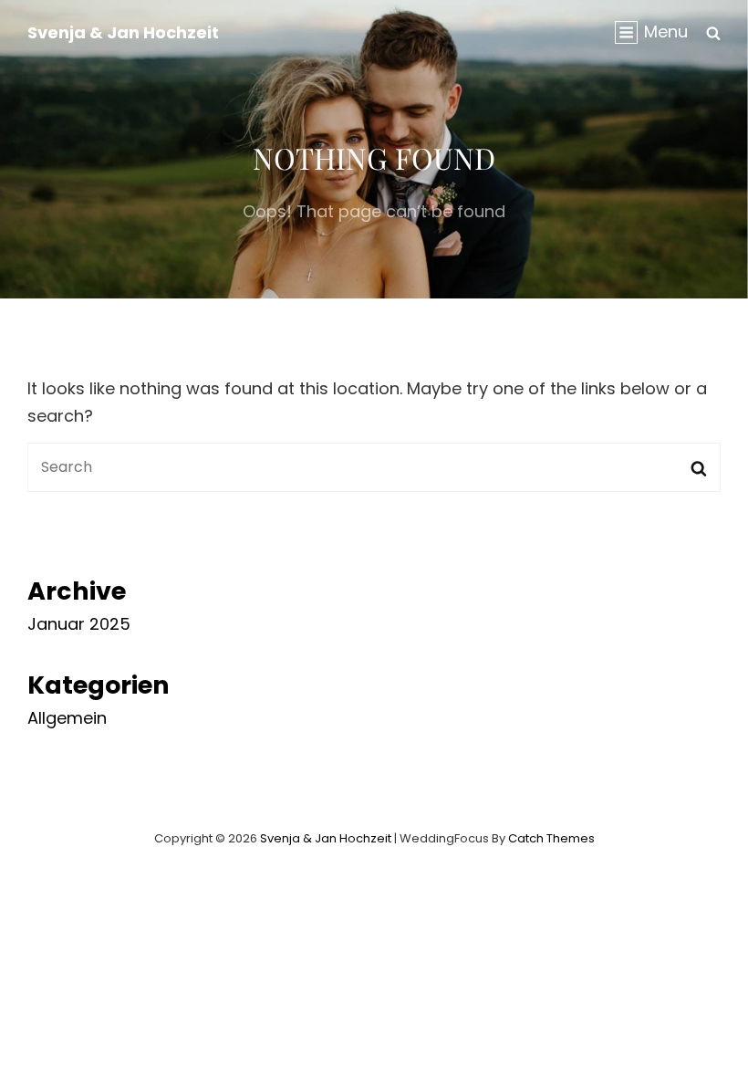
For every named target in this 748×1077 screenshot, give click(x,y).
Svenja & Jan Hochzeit (123, 32)
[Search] (713, 32)
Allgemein (67, 717)
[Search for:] (374, 466)
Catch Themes (551, 838)
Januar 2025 (78, 623)
